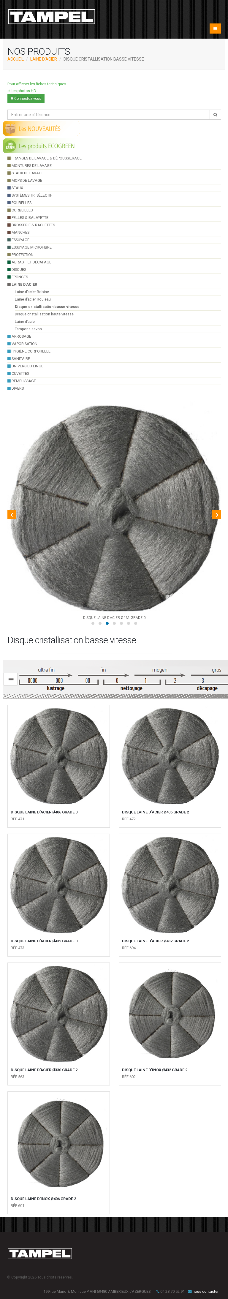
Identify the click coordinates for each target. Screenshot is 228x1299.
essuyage (20, 240)
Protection (22, 254)
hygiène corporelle (30, 351)
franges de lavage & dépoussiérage (46, 158)
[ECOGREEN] (41, 145)
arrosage (21, 336)
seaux (17, 188)
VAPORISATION (24, 344)
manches (20, 232)
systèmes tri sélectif (31, 195)
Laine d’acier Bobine (32, 292)
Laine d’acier (43, 59)
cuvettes (20, 373)
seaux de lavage (27, 173)
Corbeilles (22, 210)
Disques (18, 269)
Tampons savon (28, 329)
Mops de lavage (26, 180)
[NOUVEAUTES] (41, 128)
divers (17, 388)
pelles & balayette (29, 217)
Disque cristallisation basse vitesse (47, 306)
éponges (19, 277)
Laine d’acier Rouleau (33, 299)
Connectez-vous (27, 99)
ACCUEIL (15, 59)
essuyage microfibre (31, 247)
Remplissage (23, 381)
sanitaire (20, 358)
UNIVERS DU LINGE (27, 366)
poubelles (21, 202)
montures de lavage (31, 165)
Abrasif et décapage (31, 262)
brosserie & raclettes (33, 225)
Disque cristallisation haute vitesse (44, 314)
